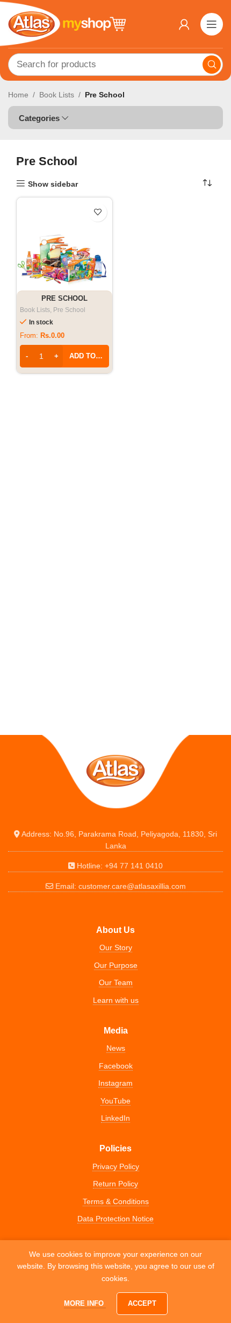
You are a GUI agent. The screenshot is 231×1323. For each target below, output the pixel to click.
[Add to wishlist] (97, 212)
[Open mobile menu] (211, 24)
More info (85, 1303)
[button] (64, 356)
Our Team (116, 982)
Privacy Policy (115, 1166)
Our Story (115, 947)
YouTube (115, 1100)
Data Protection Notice (115, 1218)
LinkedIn (115, 1118)
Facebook (116, 1066)
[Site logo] (67, 23)
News (115, 1048)
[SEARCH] (212, 64)
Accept (142, 1303)
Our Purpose (116, 965)
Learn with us (116, 1000)
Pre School (64, 298)
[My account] (184, 24)
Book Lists (56, 94)
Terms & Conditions (116, 1201)
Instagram (115, 1083)
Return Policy (115, 1183)
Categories (39, 118)
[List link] (115, 840)
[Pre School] (64, 245)
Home (18, 94)
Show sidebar (53, 184)
